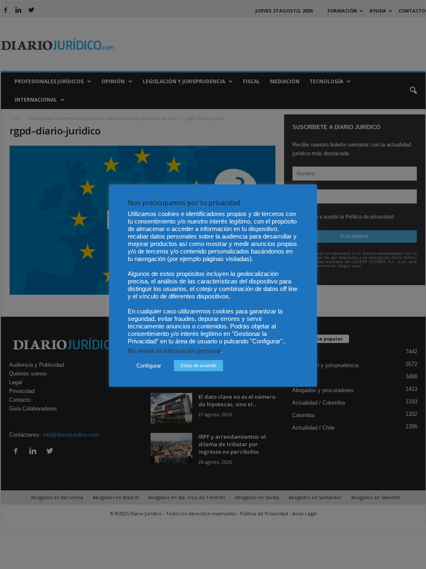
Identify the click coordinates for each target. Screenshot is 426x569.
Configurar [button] (148, 366)
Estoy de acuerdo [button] (198, 365)
